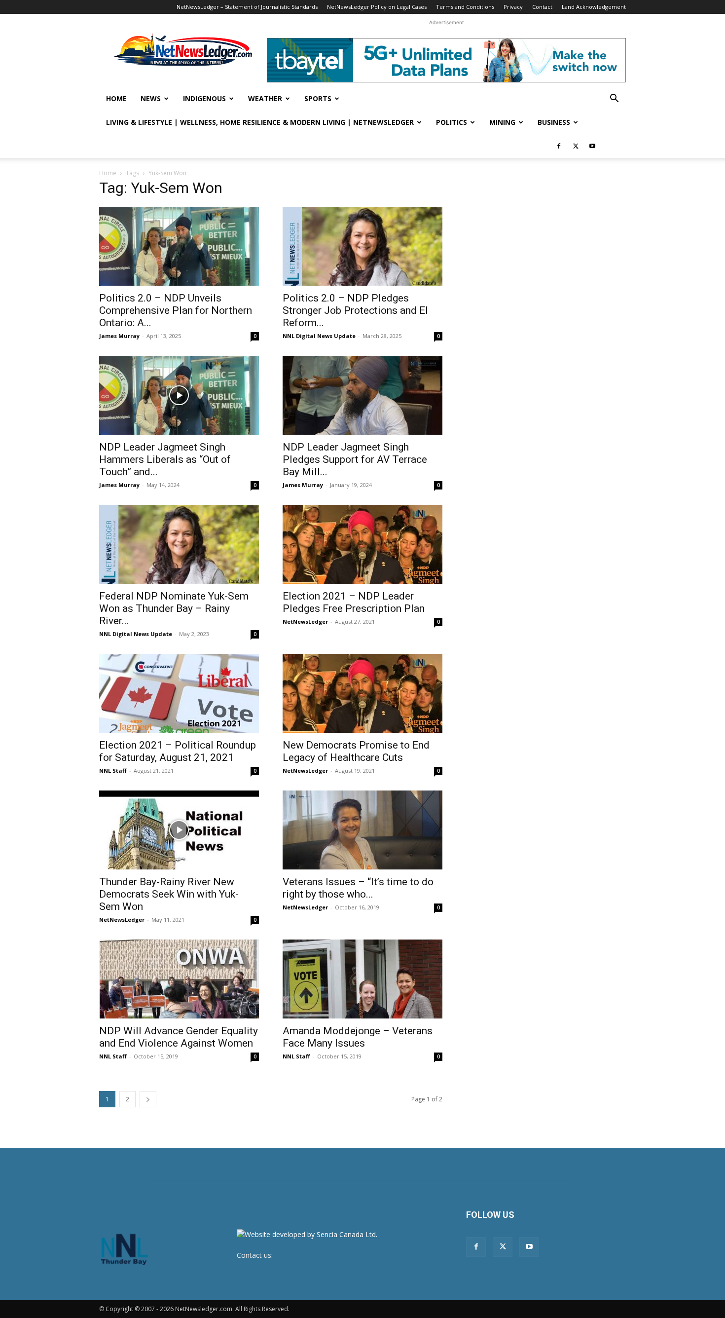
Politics (451, 122)
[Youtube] (592, 146)
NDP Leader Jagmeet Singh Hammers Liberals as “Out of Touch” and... (165, 459)
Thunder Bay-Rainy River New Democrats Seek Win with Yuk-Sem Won (169, 894)
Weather (265, 98)
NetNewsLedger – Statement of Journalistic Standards (247, 6)
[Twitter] (575, 146)
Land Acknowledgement (594, 6)
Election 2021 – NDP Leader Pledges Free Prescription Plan (354, 602)
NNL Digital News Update (319, 335)
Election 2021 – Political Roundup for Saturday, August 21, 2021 (177, 751)
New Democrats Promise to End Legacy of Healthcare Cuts (356, 751)
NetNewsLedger (305, 621)
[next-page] (148, 1099)
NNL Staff (113, 770)
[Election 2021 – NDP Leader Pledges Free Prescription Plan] (362, 544)
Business (554, 122)
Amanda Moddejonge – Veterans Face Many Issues (358, 1037)
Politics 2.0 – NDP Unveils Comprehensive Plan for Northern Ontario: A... (175, 310)
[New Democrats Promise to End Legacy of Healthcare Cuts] (362, 693)
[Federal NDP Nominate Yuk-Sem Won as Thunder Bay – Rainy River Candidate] (179, 544)
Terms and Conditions (465, 6)
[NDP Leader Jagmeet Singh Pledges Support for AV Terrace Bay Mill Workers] (362, 395)
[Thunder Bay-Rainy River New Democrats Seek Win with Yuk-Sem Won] (179, 830)
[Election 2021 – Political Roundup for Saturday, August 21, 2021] (179, 693)
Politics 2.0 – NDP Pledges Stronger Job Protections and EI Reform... (355, 310)
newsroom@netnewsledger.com (326, 1255)
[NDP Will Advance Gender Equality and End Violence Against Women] (179, 979)
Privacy (513, 6)
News (151, 98)
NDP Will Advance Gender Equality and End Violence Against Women (178, 1037)
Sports (317, 98)
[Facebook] (558, 146)
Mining (502, 122)
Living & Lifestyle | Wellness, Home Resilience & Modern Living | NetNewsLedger (260, 122)
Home (116, 98)
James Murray (119, 335)
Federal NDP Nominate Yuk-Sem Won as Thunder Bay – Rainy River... (174, 608)
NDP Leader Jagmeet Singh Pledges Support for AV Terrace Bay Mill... (355, 459)
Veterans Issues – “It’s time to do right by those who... (358, 888)
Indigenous (204, 98)
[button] (614, 99)
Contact (542, 6)
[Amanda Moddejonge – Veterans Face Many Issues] (362, 979)
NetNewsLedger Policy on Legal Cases (377, 6)
